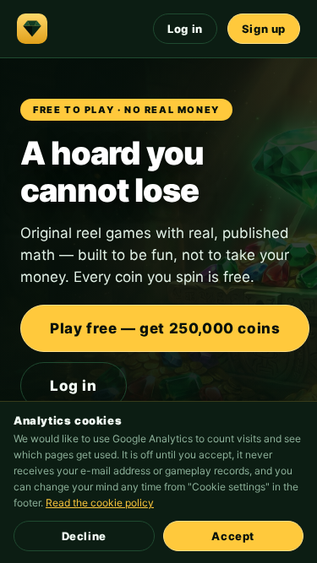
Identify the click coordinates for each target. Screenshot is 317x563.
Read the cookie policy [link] (100, 502)
